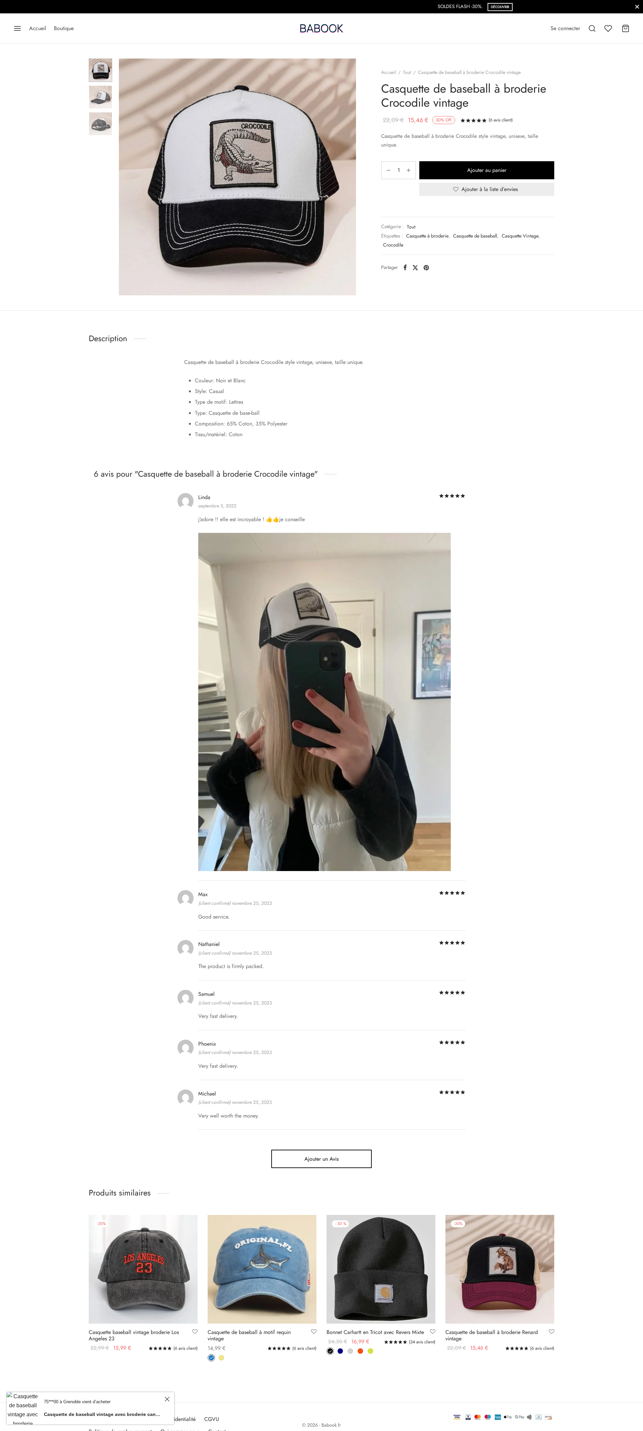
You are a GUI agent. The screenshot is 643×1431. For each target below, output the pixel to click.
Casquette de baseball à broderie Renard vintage (491, 1335)
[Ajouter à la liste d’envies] (195, 1332)
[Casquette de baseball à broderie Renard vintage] (499, 1269)
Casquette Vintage (520, 235)
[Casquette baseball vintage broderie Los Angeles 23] (143, 1269)
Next (349, 177)
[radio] (211, 1357)
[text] (321, 407)
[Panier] (626, 28)
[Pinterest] (426, 267)
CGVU (211, 1419)
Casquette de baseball (475, 235)
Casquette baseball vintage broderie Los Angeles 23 (134, 1335)
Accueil (37, 28)
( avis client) (501, 120)
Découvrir (345, 6)
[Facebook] (405, 267)
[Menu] (17, 28)
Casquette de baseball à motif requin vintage (249, 1335)
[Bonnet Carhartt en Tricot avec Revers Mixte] (381, 1269)
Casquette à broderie (427, 235)
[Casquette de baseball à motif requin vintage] (262, 1269)
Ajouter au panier (486, 170)
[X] (415, 267)
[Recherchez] (592, 28)
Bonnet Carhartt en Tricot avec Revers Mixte (375, 1332)
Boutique (64, 28)
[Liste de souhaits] (609, 28)
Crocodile (393, 245)
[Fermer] (637, 6)
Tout (407, 72)
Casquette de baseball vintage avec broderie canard (103, 1414)
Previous (125, 177)
